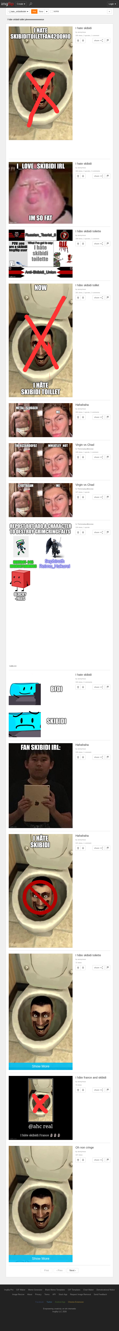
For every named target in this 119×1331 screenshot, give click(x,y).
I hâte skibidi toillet (87, 285)
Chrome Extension (76, 1302)
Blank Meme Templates (55, 1290)
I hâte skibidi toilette (88, 231)
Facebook (39, 1302)
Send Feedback (100, 1294)
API (54, 1294)
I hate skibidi (83, 28)
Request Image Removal (80, 1294)
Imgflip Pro (8, 1290)
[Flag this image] (107, 40)
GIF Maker (20, 1290)
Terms (47, 1294)
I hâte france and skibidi (90, 1077)
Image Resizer (18, 1294)
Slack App (63, 1294)
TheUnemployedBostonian (85, 449)
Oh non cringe (84, 1147)
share (96, 40)
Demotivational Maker (106, 1290)
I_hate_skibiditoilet (17, 11)
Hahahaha (82, 404)
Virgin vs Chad (84, 444)
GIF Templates (74, 1290)
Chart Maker (88, 1290)
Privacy (38, 1294)
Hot (34, 11)
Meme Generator (35, 1290)
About (29, 1294)
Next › (73, 1270)
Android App (60, 1302)
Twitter (49, 1302)
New (41, 11)
